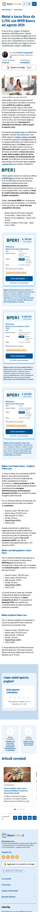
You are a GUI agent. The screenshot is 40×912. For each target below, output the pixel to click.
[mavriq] (6, 907)
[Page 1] (15, 809)
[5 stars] (28, 698)
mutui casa (19, 132)
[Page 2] (17, 809)
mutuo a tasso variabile (25, 137)
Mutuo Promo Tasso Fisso (15, 404)
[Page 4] (23, 809)
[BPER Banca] (13, 240)
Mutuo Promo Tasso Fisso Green (17, 249)
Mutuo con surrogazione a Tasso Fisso (17, 327)
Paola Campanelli (25, 52)
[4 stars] (23, 698)
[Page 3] (20, 809)
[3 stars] (19, 698)
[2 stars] (15, 698)
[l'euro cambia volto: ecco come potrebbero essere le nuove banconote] (17, 774)
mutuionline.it (7, 9)
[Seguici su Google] (19, 67)
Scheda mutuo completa (15, 269)
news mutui (18, 9)
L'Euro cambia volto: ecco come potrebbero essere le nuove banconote (16, 790)
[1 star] (10, 698)
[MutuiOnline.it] (13, 835)
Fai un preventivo (18, 278)
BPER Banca (9, 178)
